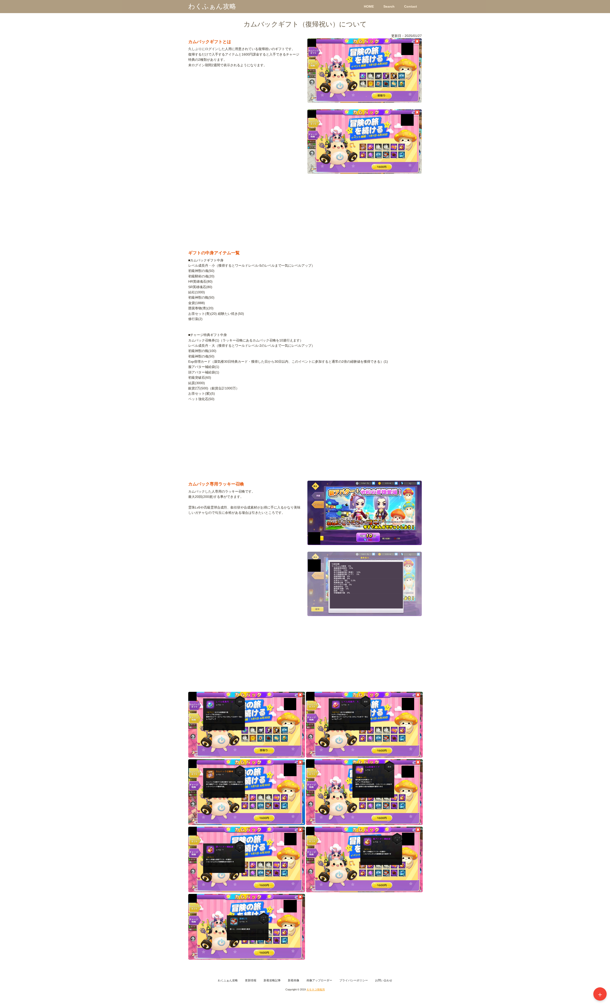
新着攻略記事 (272, 980)
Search (389, 6)
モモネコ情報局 (315, 989)
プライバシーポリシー (353, 980)
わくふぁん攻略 (212, 6)
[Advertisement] (305, 213)
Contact (410, 6)
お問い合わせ (383, 980)
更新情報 (250, 980)
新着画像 (293, 980)
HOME (369, 6)
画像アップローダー (319, 980)
